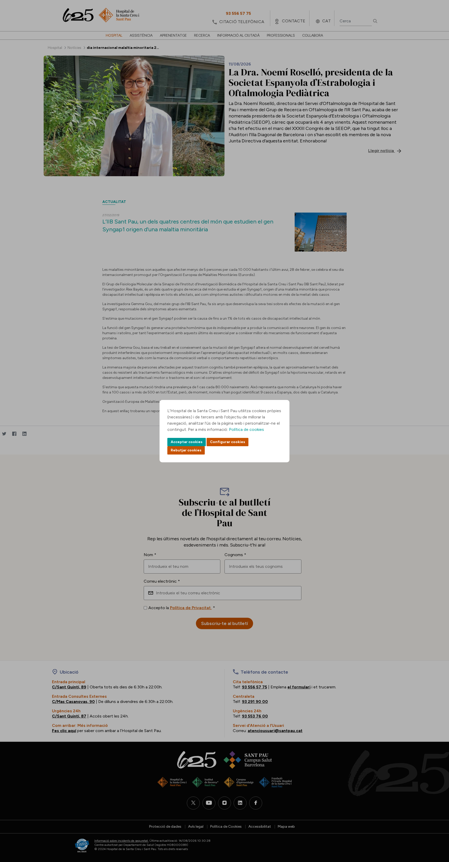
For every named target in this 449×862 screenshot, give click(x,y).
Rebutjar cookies (186, 450)
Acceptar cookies (186, 442)
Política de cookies (246, 429)
